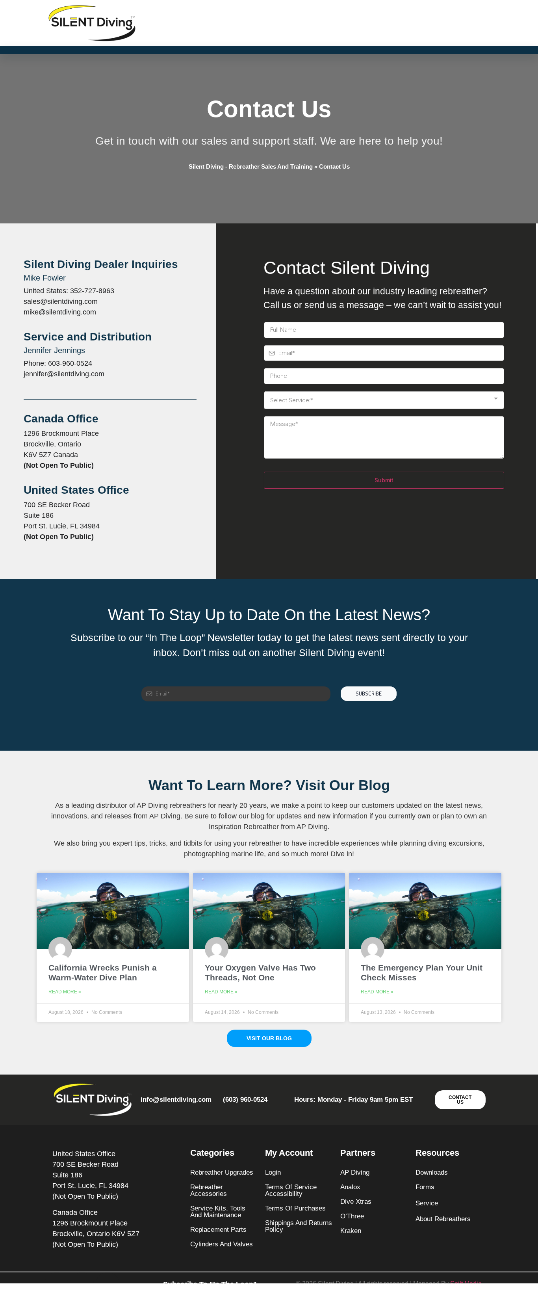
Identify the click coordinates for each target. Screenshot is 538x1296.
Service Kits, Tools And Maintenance (217, 1212)
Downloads (432, 1172)
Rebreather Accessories (208, 1190)
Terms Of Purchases (295, 1208)
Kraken (350, 1231)
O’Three (352, 1216)
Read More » (64, 991)
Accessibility (283, 1193)
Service (427, 1203)
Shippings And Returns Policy (298, 1226)
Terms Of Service (291, 1187)
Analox (350, 1187)
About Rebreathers (443, 1219)
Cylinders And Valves (221, 1244)
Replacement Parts (218, 1229)
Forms (425, 1187)
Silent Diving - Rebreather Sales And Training (251, 166)
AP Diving (354, 1172)
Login (273, 1172)
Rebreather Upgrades (221, 1172)
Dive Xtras (355, 1201)
